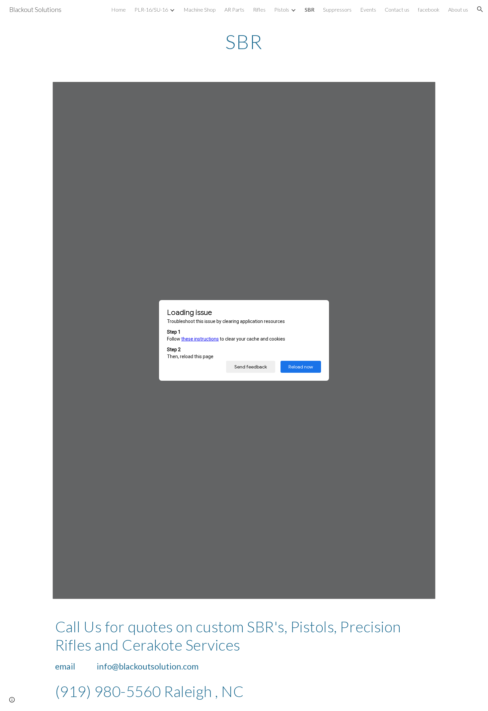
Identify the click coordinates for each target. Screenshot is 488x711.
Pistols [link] (281, 9)
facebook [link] (429, 9)
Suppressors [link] (337, 9)
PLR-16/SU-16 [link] (151, 9)
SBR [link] (309, 9)
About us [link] (458, 9)
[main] (244, 41)
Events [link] (368, 9)
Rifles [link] (259, 9)
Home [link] (118, 9)
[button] (480, 9)
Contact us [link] (397, 9)
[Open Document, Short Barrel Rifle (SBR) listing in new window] (423, 90)
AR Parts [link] (234, 9)
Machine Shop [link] (200, 9)
